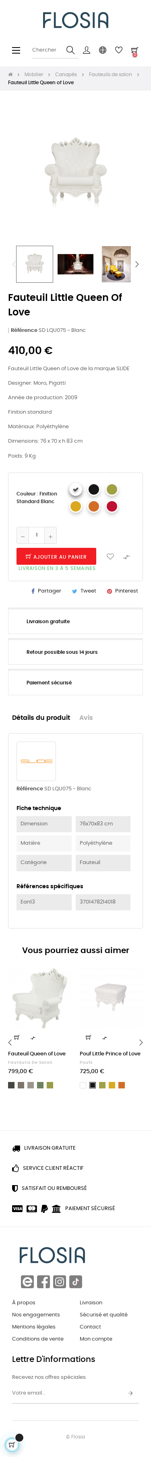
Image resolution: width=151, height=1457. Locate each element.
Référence (24, 330)
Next (137, 264)
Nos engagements (36, 1315)
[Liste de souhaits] (110, 556)
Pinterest (126, 591)
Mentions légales (34, 1327)
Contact (90, 1327)
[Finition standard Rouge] (111, 506)
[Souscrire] (130, 1394)
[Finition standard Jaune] (75, 506)
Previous (14, 264)
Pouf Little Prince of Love (110, 1054)
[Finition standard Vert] (111, 489)
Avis (86, 718)
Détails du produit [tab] (41, 718)
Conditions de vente (38, 1339)
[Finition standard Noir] (93, 489)
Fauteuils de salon (30, 1063)
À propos (23, 1303)
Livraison (91, 1303)
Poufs (86, 1063)
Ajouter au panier (59, 557)
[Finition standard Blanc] (75, 489)
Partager (49, 591)
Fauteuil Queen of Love (37, 1054)
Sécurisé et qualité (104, 1315)
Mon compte (96, 1339)
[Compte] (87, 50)
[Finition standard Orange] (93, 506)
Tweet (88, 591)
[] (17, 1037)
